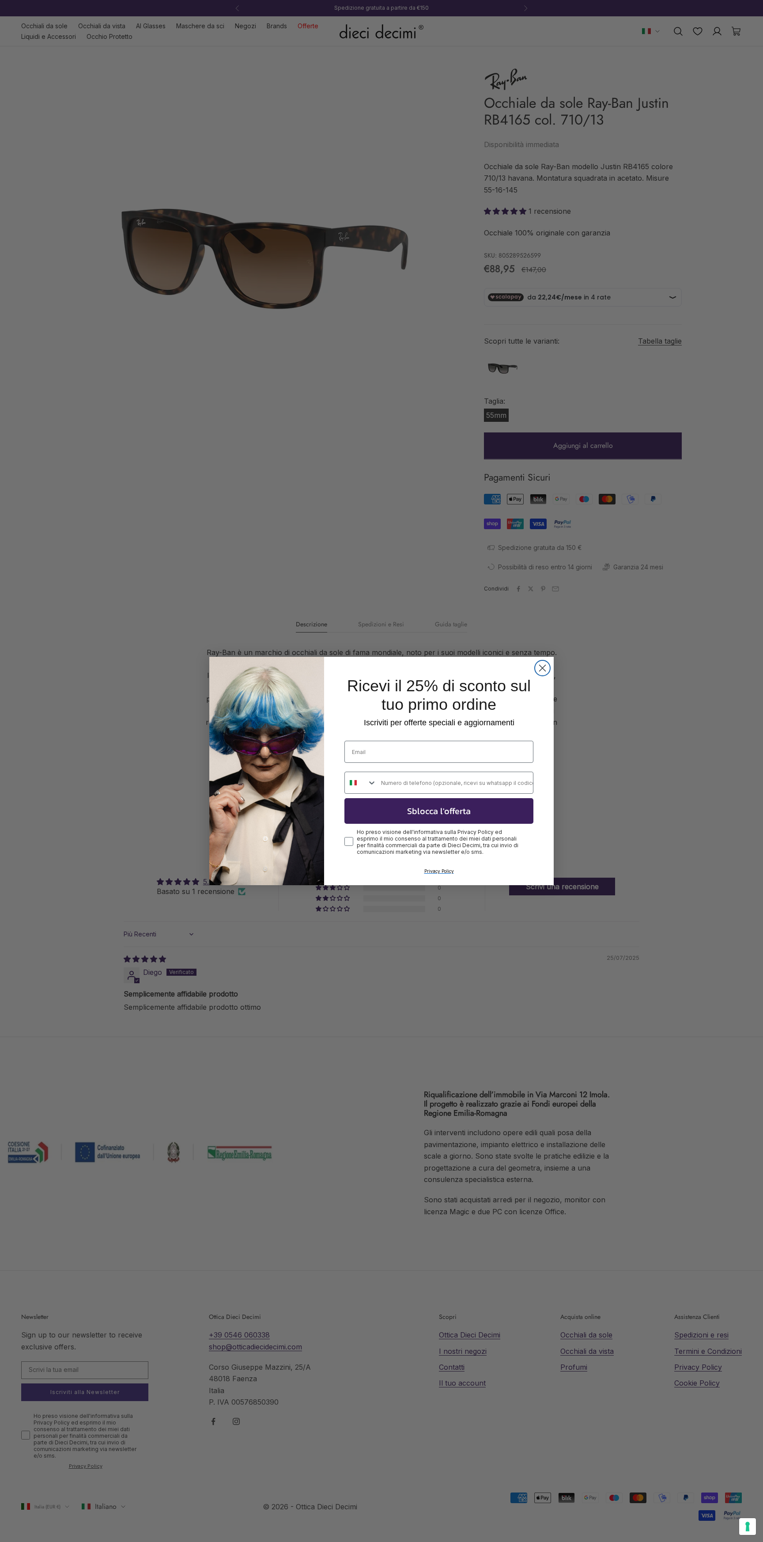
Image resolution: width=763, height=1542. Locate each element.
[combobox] (361, 782)
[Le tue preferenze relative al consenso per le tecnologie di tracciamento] (747, 1526)
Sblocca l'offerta (439, 811)
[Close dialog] (542, 668)
